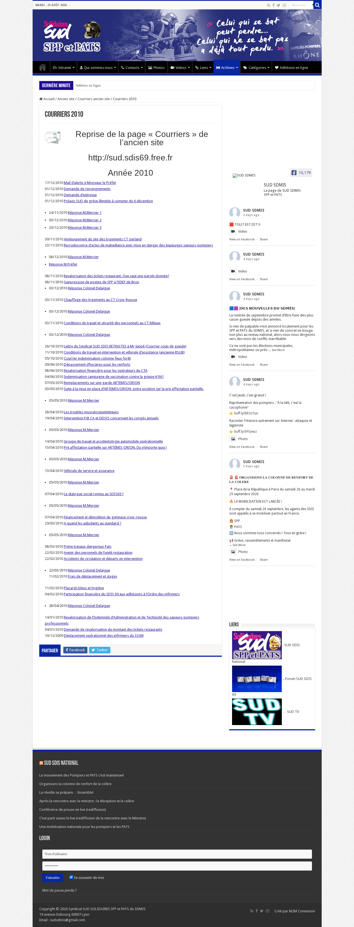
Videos (181, 68)
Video (242, 231)
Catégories (257, 68)
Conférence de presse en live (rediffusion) (72, 809)
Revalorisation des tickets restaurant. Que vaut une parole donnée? (116, 276)
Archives (228, 68)
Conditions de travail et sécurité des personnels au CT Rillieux (112, 323)
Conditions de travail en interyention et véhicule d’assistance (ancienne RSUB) (124, 352)
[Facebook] (273, 5)
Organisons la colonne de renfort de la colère (75, 784)
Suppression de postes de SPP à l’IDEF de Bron (101, 282)
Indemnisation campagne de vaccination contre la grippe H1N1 (114, 377)
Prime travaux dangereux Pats (87, 546)
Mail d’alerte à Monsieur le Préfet (90, 183)
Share (264, 239)
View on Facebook (241, 239)
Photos (159, 68)
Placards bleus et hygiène (84, 588)
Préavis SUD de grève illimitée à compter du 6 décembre (108, 201)
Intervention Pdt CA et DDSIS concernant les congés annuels (111, 418)
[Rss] (269, 5)
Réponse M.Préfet (63, 264)
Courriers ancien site (93, 99)
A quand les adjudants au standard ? (92, 523)
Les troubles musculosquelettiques (91, 412)
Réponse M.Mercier (83, 257)
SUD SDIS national (61, 763)
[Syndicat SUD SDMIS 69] (177, 35)
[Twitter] (278, 5)
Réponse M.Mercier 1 (84, 213)
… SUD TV (290, 712)
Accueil (42, 67)
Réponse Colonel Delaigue (89, 288)
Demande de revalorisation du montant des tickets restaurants (113, 629)
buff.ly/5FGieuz (245, 431)
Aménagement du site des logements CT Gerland (103, 239)
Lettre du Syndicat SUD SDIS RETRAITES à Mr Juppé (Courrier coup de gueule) (125, 346)
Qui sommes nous (98, 68)
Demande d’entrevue (80, 195)
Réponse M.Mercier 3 (84, 227)
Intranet (64, 68)
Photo (243, 439)
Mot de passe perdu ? (59, 890)
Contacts (132, 68)
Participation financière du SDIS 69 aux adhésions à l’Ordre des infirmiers (122, 594)
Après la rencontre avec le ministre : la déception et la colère (86, 801)
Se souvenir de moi (88, 878)
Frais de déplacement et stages (92, 576)
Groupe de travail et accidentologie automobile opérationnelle (113, 441)
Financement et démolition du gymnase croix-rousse (105, 517)
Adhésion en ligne (294, 68)
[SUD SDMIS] (246, 175)
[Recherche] (317, 5)
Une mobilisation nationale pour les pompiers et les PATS (84, 827)
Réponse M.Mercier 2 (84, 220)
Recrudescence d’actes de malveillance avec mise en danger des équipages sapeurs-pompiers (138, 245)
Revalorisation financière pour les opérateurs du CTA (105, 370)
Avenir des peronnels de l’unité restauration (98, 553)
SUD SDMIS (253, 210)
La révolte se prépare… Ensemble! (66, 792)
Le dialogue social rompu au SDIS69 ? (94, 494)
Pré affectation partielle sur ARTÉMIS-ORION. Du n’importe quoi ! (115, 447)
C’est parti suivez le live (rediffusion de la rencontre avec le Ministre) (92, 818)
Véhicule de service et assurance (89, 471)
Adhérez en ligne (88, 85)
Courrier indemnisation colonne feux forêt (97, 358)
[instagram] (284, 5)
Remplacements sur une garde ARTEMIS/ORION (102, 383)
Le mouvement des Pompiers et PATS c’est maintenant (81, 775)
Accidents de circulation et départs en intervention (103, 559)
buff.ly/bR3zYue (246, 413)
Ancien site (66, 99)
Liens (204, 68)
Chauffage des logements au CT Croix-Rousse (100, 300)
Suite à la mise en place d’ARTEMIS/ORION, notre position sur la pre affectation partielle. (134, 389)
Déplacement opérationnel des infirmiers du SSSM (104, 635)
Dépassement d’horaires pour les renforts (97, 364)
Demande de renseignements (87, 189)
